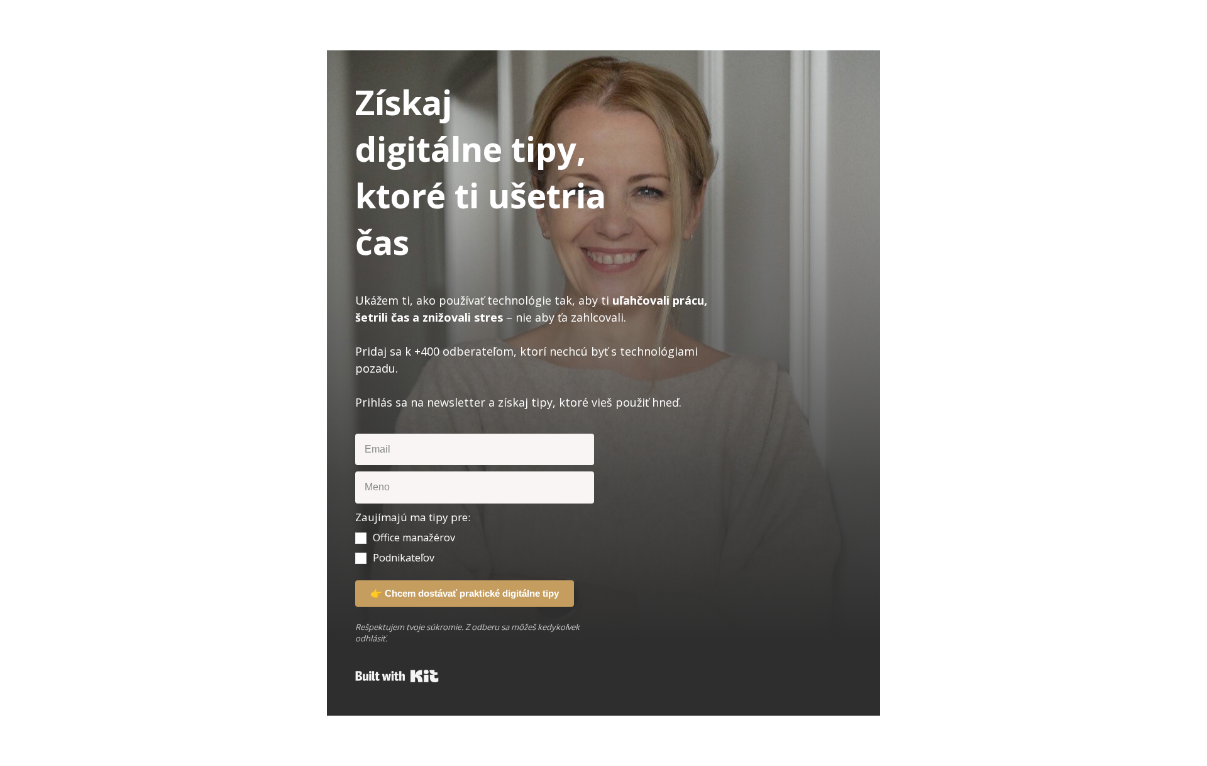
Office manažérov (414, 537)
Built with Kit (397, 676)
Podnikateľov (403, 558)
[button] (474, 537)
